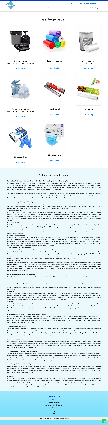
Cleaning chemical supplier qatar (54, 400)
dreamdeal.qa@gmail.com (54, 402)
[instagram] (54, 412)
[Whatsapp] (104, 421)
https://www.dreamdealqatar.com (58, 187)
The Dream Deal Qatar (54, 397)
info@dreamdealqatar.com (54, 404)
